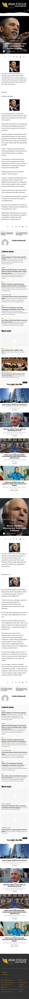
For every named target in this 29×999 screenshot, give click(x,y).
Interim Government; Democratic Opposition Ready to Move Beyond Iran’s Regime (14, 483)
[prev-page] (12, 494)
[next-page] (15, 494)
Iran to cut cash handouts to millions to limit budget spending (7, 233)
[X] (13, 56)
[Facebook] (10, 56)
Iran (2, 282)
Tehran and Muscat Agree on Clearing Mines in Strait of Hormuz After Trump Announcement (13, 271)
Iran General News (7, 37)
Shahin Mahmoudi (11, 51)
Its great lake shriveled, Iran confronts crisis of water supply (21, 233)
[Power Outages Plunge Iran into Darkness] (14, 395)
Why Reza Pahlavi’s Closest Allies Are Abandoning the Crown (14, 429)
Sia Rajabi (14, 409)
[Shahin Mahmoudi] (4, 51)
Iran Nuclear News (6, 372)
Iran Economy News (6, 294)
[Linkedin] (20, 56)
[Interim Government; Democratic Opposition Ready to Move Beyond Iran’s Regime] (14, 473)
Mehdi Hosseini (14, 490)
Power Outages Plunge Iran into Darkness (14, 405)
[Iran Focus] (14, 5)
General (3, 255)
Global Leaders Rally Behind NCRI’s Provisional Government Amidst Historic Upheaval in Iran (14, 456)
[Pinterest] (16, 56)
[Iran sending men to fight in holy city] (14, 340)
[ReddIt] (23, 56)
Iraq (2, 348)
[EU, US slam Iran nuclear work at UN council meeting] (14, 364)
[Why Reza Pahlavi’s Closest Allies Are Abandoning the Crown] (14, 420)
